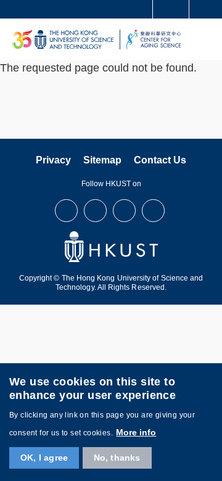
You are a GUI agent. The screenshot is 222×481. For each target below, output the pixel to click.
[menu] (209, 39)
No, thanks (117, 457)
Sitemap (102, 160)
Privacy (53, 160)
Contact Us (160, 160)
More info (136, 432)
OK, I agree (44, 457)
